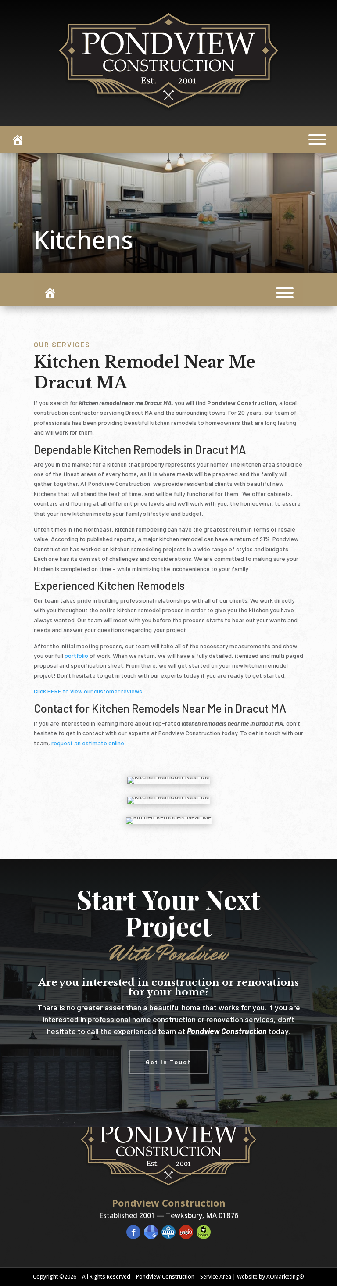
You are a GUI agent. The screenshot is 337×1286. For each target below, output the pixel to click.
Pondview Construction (165, 1276)
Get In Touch (169, 1062)
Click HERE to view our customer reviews (88, 691)
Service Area (215, 1276)
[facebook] (133, 1232)
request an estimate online (87, 743)
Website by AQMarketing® (270, 1276)
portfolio (76, 655)
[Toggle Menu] (317, 139)
